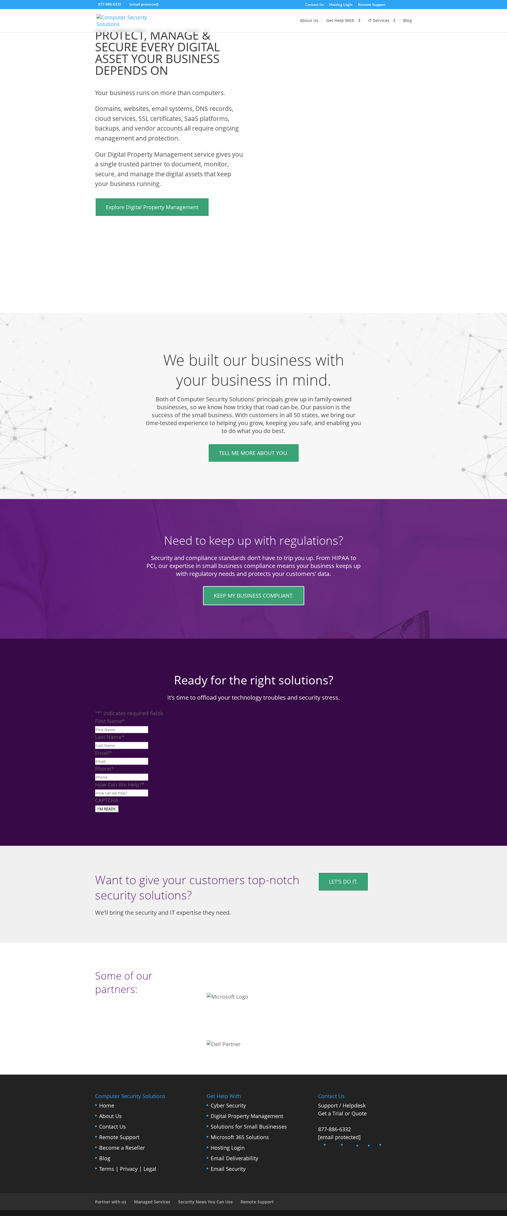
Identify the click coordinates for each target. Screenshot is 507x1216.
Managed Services (152, 1202)
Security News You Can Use (205, 1202)
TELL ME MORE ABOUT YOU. (253, 452)
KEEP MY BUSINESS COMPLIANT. (253, 595)
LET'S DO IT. (343, 881)
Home (106, 1105)
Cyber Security (228, 1105)
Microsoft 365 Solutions (240, 1137)
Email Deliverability (234, 1158)
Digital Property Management (247, 1115)
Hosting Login (341, 5)
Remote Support (372, 5)
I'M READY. (106, 808)
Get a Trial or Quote (342, 1113)
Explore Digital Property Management (152, 207)
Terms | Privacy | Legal (127, 1168)
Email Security (228, 1168)
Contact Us (314, 5)
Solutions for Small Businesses (249, 1126)
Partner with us (110, 1202)
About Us (309, 20)
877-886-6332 (334, 1129)
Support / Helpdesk (342, 1105)
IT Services (378, 20)
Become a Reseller (122, 1147)
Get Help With (340, 20)
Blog (407, 20)
